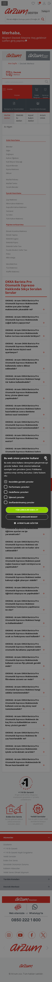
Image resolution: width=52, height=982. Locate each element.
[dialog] (26, 491)
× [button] (46, 460)
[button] (26, 523)
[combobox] (45, 457)
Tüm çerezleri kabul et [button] (27, 510)
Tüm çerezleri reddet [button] (27, 517)
